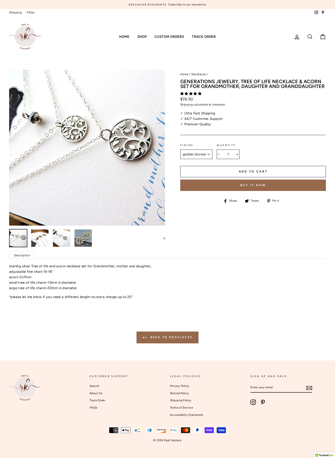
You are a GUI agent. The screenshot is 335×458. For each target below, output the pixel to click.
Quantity (226, 145)
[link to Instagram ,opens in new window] (253, 402)
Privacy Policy (179, 386)
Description (22, 255)
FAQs (30, 12)
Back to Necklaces (171, 337)
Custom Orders (169, 37)
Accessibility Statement (187, 415)
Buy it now (253, 185)
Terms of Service (181, 407)
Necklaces (198, 74)
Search (94, 386)
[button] (191, 94)
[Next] (162, 238)
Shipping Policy (180, 400)
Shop (142, 37)
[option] (167, 4)
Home (124, 37)
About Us (96, 393)
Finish (186, 145)
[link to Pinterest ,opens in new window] (262, 402)
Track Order (204, 37)
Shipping (15, 12)
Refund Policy (179, 393)
